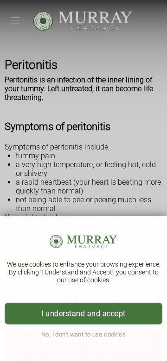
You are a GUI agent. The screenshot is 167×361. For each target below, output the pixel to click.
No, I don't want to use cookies (83, 334)
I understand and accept (83, 313)
